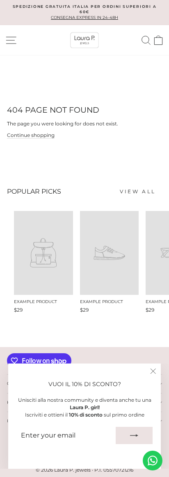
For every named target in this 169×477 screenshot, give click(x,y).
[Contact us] (152, 460)
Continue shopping (31, 135)
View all (138, 191)
